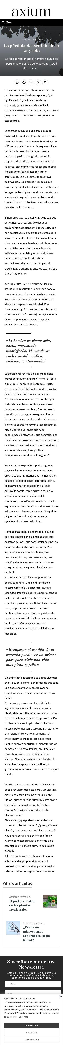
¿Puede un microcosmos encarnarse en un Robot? (36, 932)
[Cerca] (60, 996)
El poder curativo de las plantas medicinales (22, 904)
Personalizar (32, 1032)
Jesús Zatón (37, 39)
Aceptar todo (31, 1025)
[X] (38, 83)
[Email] (45, 83)
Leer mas (23, 1017)
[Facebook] (24, 83)
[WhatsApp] (17, 83)
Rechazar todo (31, 1039)
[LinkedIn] (31, 83)
